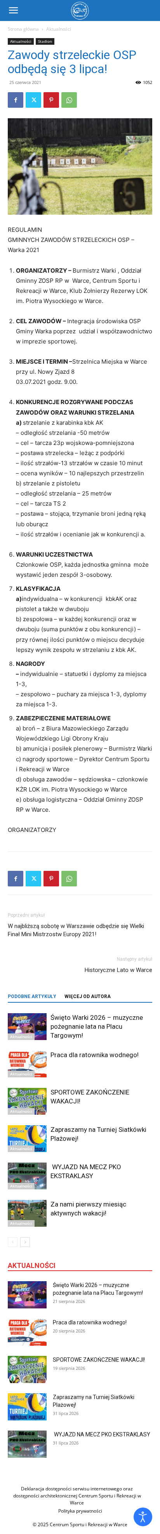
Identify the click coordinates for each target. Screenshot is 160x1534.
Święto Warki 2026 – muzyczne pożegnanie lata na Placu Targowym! (96, 1026)
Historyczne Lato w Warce (118, 970)
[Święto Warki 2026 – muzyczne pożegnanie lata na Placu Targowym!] (27, 1026)
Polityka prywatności (80, 1511)
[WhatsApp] (69, 100)
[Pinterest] (51, 100)
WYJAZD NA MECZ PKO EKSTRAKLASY (102, 1434)
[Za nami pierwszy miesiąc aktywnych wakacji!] (27, 1213)
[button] (13, 10)
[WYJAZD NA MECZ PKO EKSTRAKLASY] (27, 1176)
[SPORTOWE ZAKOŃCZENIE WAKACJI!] (27, 1101)
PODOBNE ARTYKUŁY (32, 996)
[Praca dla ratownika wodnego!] (27, 1064)
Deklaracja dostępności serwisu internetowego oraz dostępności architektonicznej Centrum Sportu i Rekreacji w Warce (77, 1495)
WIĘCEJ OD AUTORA (87, 996)
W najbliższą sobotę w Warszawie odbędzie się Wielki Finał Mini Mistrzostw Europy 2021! (76, 930)
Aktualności (58, 29)
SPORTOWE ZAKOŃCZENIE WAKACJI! (99, 1360)
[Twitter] (33, 100)
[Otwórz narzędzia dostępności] (143, 1517)
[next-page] (25, 1242)
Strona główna (23, 29)
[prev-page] (12, 1242)
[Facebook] (15, 100)
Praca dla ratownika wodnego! (94, 1055)
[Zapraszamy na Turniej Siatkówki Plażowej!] (27, 1138)
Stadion (45, 41)
